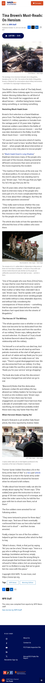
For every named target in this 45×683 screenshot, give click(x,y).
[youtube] (6, 648)
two (29, 473)
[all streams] (42, 680)
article (37, 473)
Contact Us (27, 643)
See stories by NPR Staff (12, 610)
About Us (26, 638)
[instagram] (6, 639)
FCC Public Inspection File (32, 647)
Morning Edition (27, 582)
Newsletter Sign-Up (11, 660)
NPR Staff (12, 24)
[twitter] (6, 656)
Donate (38, 3)
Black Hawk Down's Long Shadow (19, 154)
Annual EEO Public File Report (31, 657)
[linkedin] (6, 652)
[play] (3, 680)
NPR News (12, 582)
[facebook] (6, 643)
